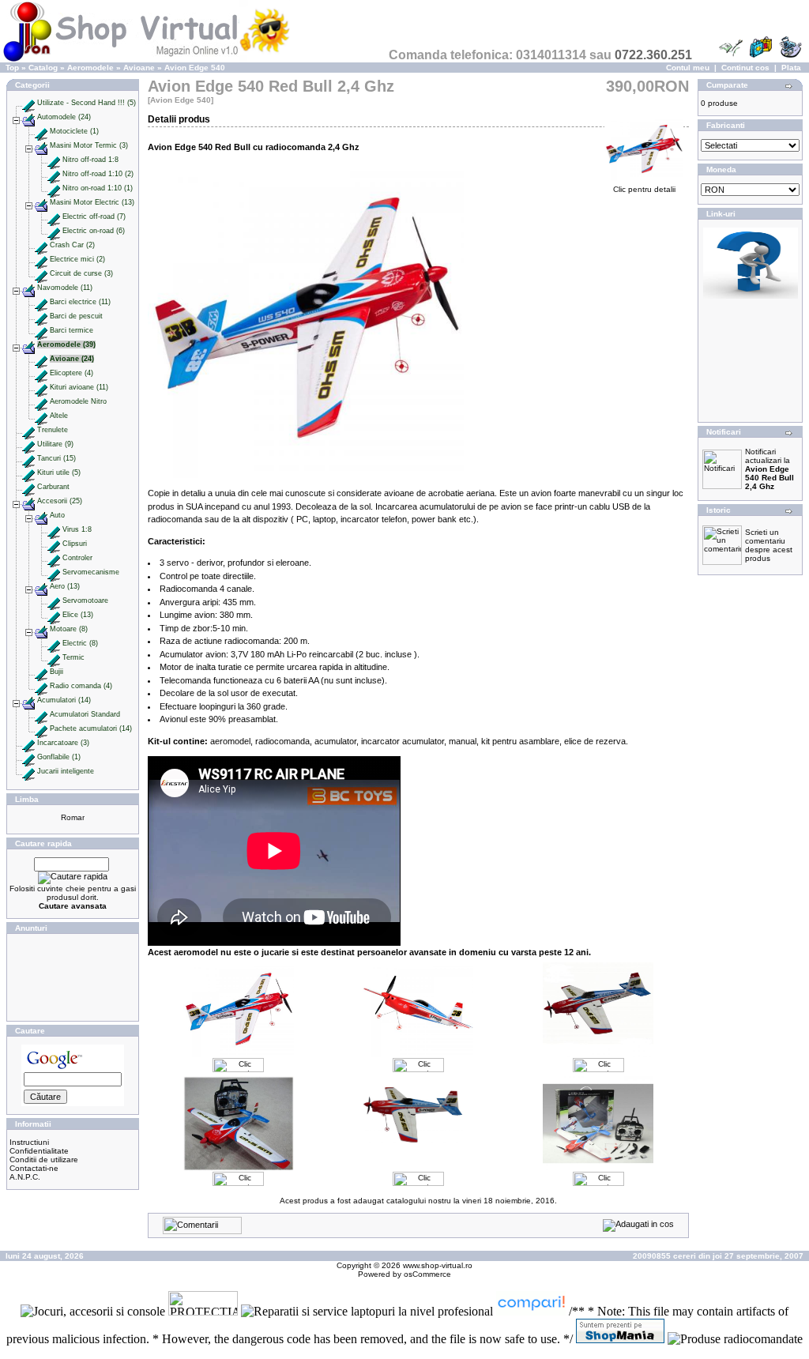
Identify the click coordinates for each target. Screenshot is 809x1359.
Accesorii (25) (59, 501)
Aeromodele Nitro (78, 401)
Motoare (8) (69, 629)
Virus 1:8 (77, 529)
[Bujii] (41, 672)
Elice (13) (77, 615)
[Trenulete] (28, 430)
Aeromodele (90, 67)
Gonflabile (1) (59, 757)
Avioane (139, 67)
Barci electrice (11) (80, 302)
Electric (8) (80, 643)
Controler (77, 558)
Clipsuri (74, 544)
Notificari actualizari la (769, 469)
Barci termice (71, 330)
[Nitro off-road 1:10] (53, 174)
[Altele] (41, 416)
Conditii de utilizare (43, 1159)
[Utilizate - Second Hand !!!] (28, 103)
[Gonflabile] (28, 757)
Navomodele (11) (64, 288)
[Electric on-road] (53, 231)
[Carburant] (28, 487)
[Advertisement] (72, 977)
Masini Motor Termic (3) (89, 145)
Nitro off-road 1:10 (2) (98, 174)
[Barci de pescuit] (41, 316)
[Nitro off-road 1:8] (53, 160)
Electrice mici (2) (77, 259)
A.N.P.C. (24, 1177)
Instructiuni (29, 1142)
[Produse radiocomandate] (735, 1339)
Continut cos (745, 67)
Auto (57, 515)
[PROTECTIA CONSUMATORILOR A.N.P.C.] (204, 1311)
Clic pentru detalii (644, 189)
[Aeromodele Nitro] (41, 401)
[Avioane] (41, 359)
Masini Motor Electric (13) (92, 202)
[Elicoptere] (41, 373)
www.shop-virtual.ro (437, 1265)
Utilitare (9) (55, 444)
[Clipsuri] (53, 544)
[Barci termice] (41, 330)
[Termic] (53, 657)
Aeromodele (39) (66, 344)
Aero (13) (65, 586)
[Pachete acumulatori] (41, 728)
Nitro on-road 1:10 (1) (97, 188)
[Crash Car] (41, 245)
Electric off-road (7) (94, 216)
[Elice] (53, 615)
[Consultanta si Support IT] (750, 296)
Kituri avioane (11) (79, 387)
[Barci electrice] (41, 302)
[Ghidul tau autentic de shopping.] (532, 1311)
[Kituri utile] (28, 472)
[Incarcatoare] (28, 743)
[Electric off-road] (53, 216)
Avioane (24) (72, 359)
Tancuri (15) (56, 458)
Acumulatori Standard (85, 714)
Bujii (56, 672)
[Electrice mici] (41, 259)
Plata (791, 67)
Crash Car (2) (72, 245)
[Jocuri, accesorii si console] (94, 1311)
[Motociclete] (41, 131)
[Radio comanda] (41, 686)
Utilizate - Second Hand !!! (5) (86, 103)
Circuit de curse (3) (81, 273)
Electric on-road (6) (93, 231)
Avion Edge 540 (194, 67)
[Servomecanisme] (53, 572)
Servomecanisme (90, 572)
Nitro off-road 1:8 (90, 160)
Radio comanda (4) (81, 686)
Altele (59, 416)
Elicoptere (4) (71, 373)
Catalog (43, 67)
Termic (73, 657)
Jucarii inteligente (65, 771)
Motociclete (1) (74, 131)
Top (12, 67)
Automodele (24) (64, 117)
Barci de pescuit (76, 316)
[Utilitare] (28, 444)
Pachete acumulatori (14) (91, 728)
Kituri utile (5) (59, 472)
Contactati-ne (33, 1168)
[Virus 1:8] (53, 529)
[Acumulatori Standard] (41, 714)
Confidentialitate (39, 1150)
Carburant (53, 487)
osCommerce (427, 1274)
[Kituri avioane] (41, 387)
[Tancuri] (28, 458)
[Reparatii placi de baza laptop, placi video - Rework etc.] (368, 1311)
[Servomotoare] (53, 600)
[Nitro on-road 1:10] (53, 188)
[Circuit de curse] (41, 273)
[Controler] (53, 558)
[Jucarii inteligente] (28, 771)
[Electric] (53, 643)
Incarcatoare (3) (63, 743)
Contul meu (687, 67)
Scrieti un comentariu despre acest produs (768, 545)
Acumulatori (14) (64, 700)
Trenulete (52, 430)
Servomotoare (85, 600)
